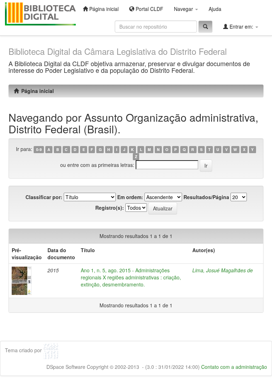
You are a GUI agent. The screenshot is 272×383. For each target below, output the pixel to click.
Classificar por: (44, 197)
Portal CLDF (148, 8)
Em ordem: (130, 197)
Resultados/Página (206, 197)
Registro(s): (109, 207)
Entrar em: (241, 26)
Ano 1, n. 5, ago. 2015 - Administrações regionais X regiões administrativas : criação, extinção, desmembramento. (131, 277)
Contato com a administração (234, 366)
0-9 (39, 149)
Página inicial (103, 8)
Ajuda (215, 8)
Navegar (184, 8)
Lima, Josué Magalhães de (222, 270)
